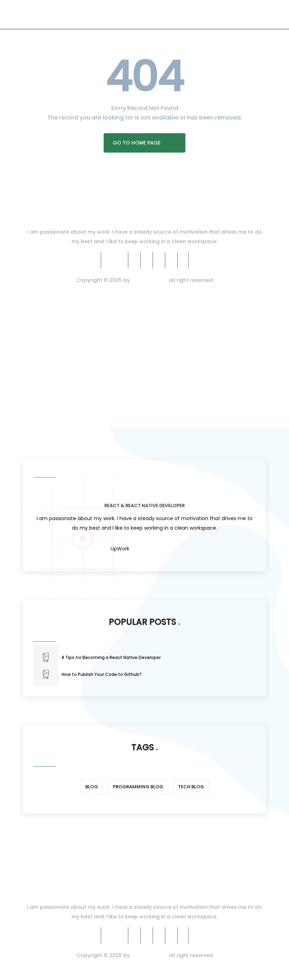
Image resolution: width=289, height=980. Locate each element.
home (31, 404)
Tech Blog (191, 786)
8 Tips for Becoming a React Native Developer (111, 657)
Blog (91, 786)
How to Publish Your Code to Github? (102, 674)
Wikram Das (149, 280)
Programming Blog (138, 786)
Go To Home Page (136, 142)
